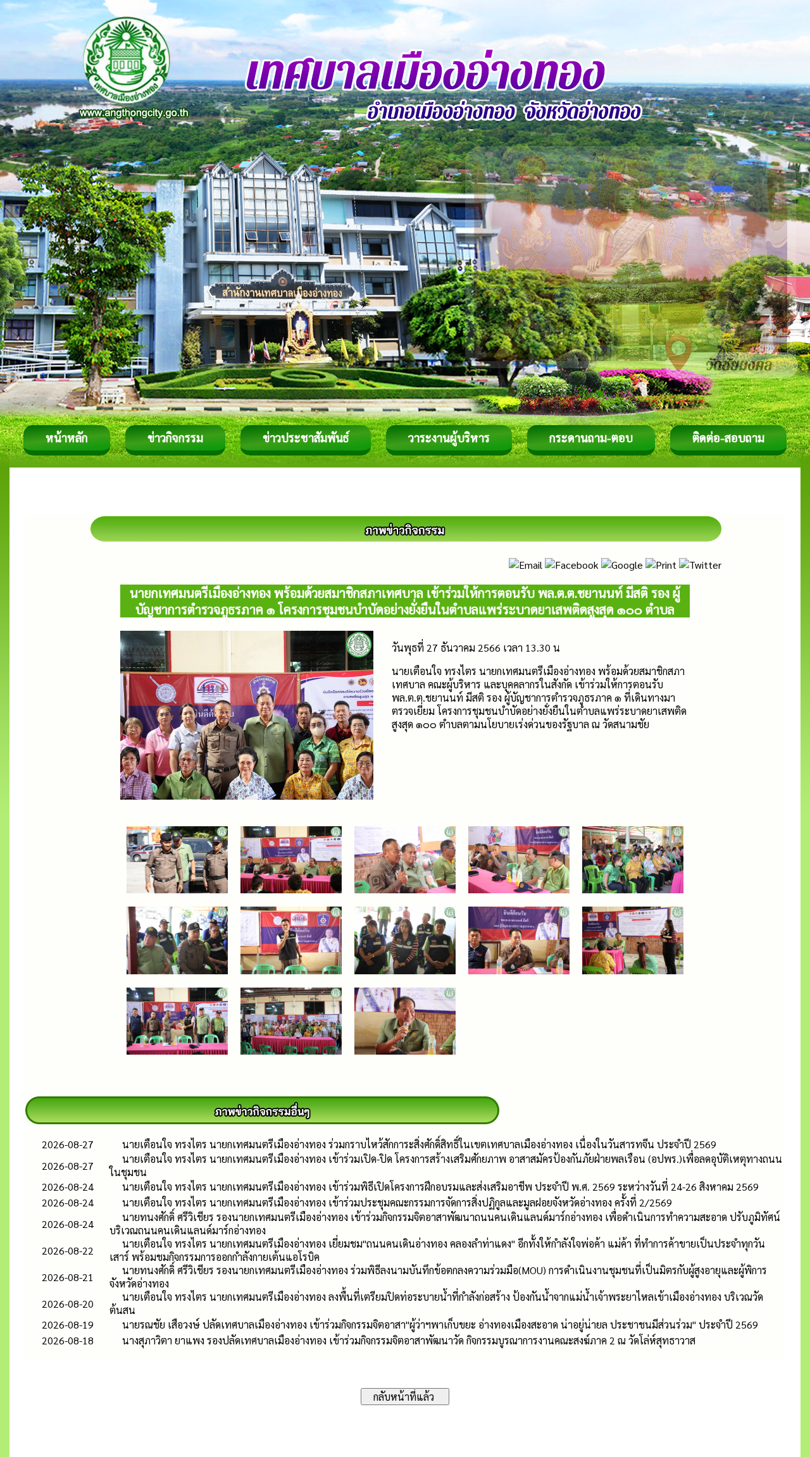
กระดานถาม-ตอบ (591, 437)
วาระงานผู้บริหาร (449, 437)
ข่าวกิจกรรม (175, 437)
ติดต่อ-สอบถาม (728, 437)
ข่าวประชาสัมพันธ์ (306, 437)
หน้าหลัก (67, 437)
